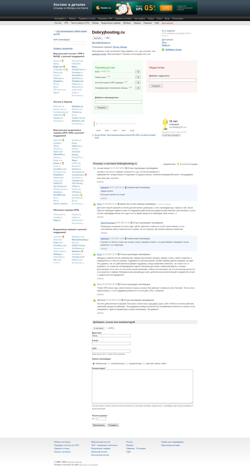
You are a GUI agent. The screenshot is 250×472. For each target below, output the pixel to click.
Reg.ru (74, 67)
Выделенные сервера (110, 23)
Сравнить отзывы (61, 448)
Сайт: (94, 348)
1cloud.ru (57, 143)
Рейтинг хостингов (62, 442)
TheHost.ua (76, 112)
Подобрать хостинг (62, 445)
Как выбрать (139, 19)
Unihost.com (77, 260)
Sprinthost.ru (77, 78)
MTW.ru (75, 149)
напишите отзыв (99, 54)
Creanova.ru (58, 248)
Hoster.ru (57, 61)
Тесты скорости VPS (80, 23)
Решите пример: (100, 416)
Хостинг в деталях (69, 5)
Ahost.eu (57, 157)
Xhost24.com (77, 198)
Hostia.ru (57, 75)
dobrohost (105, 187)
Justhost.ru (76, 140)
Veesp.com (76, 189)
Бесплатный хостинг (100, 455)
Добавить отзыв (173, 49)
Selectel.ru (76, 169)
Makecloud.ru (77, 220)
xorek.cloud (76, 90)
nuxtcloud (76, 152)
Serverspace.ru (78, 172)
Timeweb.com (77, 81)
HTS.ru (56, 84)
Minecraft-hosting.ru (80, 240)
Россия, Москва (120, 47)
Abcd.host (57, 240)
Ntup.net (75, 243)
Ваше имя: (97, 333)
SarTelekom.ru (78, 248)
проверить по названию (175, 33)
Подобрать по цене (87, 19)
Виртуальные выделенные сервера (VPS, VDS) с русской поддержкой (131, 135)
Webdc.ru (166, 45)
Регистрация (177, 19)
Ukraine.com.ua (78, 118)
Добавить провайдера (62, 48)
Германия (148, 23)
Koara (74, 143)
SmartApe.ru (77, 72)
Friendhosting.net (60, 112)
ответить (100, 181)
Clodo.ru (56, 166)
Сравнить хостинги (123, 19)
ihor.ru (55, 201)
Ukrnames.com (78, 121)
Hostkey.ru (57, 192)
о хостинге (98, 328)
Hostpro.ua (57, 118)
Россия (129, 442)
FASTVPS (57, 140)
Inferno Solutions (60, 204)
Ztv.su (74, 201)
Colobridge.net (59, 69)
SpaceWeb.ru (77, 75)
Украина (137, 23)
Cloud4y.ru (57, 217)
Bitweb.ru (57, 163)
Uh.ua (74, 115)
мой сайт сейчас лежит (155, 363)
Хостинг (58, 23)
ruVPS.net (76, 163)
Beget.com (57, 67)
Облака (95, 23)
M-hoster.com (77, 61)
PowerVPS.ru (77, 157)
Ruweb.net (76, 166)
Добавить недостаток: (159, 76)
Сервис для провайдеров (172, 442)
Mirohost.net (77, 109)
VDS (93, 445)
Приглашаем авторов (170, 445)
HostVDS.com (59, 195)
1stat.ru (168, 204)
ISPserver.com (59, 90)
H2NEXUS (57, 183)
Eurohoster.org (59, 172)
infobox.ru (76, 217)
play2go (75, 154)
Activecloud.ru (59, 214)
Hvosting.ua (58, 121)
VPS (66, 23)
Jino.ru (56, 93)
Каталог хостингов (62, 452)
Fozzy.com (58, 72)
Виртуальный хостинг (100, 442)
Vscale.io (76, 195)
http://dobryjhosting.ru (101, 43)
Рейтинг (72, 19)
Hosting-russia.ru (60, 189)
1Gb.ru (56, 64)
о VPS (110, 328)
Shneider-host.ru (79, 69)
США (157, 23)
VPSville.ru (76, 192)
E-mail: (95, 340)
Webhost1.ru (77, 84)
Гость (99, 204)
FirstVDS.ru (58, 175)
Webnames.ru (77, 87)
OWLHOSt (76, 64)
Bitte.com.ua (58, 106)
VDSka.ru (76, 186)
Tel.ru (164, 42)
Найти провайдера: (61, 40)
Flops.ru (56, 220)
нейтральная (101, 363)
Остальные (77, 95)
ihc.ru (55, 87)
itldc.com (57, 260)
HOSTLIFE (58, 115)
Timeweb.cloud (78, 257)
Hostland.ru (58, 81)
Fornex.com (58, 178)
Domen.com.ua (59, 109)
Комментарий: (99, 368)
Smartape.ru (77, 254)
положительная (117, 363)
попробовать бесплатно (107, 445)
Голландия (141, 448)
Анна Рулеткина (108, 223)
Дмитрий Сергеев (74, 462)
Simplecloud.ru (78, 175)
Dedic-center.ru (59, 251)
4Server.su (57, 149)
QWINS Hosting (78, 245)
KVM (97, 137)
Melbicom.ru (77, 146)
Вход (167, 19)
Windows (127, 23)
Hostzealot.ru (59, 257)
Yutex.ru (75, 93)
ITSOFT (57, 263)
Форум (151, 19)
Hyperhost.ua (77, 106)
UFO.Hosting (77, 183)
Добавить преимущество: (107, 97)
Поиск (159, 19)
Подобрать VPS (105, 19)
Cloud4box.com (59, 169)
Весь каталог (167, 23)
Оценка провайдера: (101, 359)
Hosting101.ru (60, 19)
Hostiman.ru (58, 78)
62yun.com (58, 152)
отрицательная (135, 363)
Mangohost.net (78, 237)
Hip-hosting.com (60, 186)
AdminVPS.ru (59, 154)
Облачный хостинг (99, 452)
